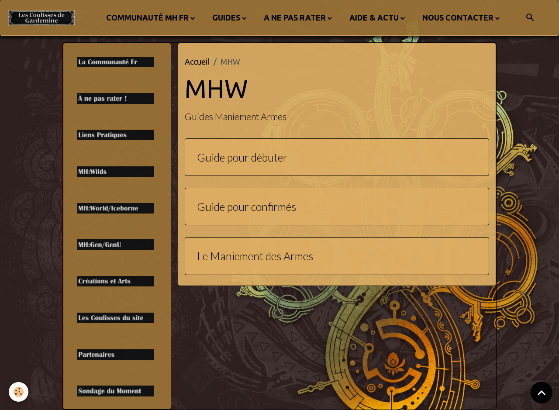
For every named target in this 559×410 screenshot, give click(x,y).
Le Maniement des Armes (255, 255)
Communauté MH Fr (147, 17)
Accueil (197, 61)
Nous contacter (457, 17)
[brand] (43, 17)
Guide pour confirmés (246, 206)
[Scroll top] (541, 392)
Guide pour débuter (242, 157)
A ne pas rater (295, 17)
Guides (226, 17)
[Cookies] (18, 392)
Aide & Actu (374, 17)
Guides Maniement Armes (235, 116)
